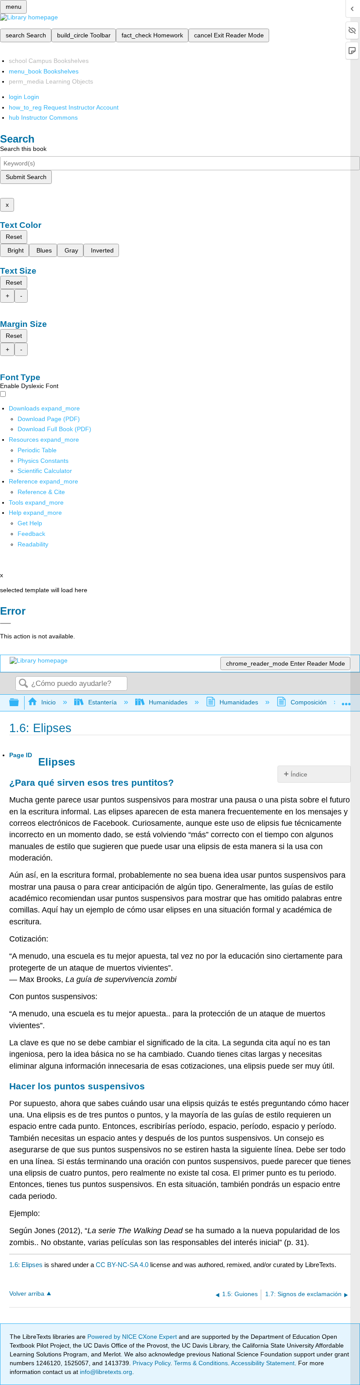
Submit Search (26, 176)
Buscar (23, 684)
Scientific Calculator (45, 470)
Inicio (49, 702)
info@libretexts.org (105, 1371)
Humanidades (168, 702)
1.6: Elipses (26, 1264)
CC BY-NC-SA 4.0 (122, 1264)
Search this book (23, 148)
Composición (308, 702)
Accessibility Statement (263, 1363)
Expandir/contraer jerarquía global (20, 702)
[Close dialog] (5, 623)
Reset (14, 236)
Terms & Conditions (201, 1363)
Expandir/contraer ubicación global (346, 700)
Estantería (102, 702)
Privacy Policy (151, 1363)
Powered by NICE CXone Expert (133, 1336)
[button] (31, 533)
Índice (299, 774)
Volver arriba (26, 1293)
